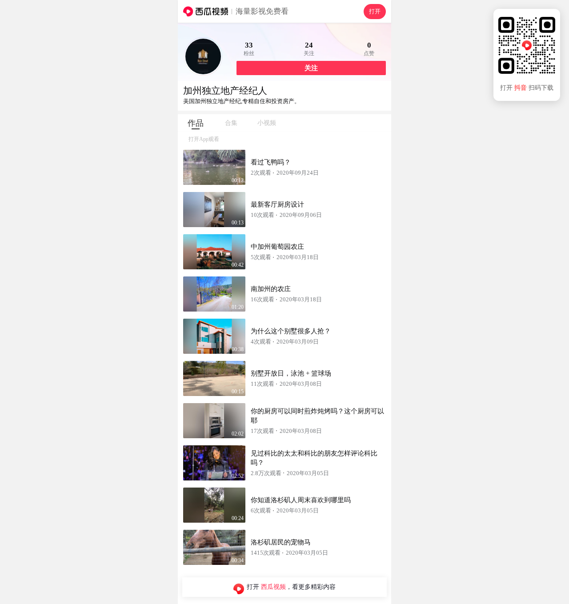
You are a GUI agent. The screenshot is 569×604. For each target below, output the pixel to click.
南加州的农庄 (271, 288)
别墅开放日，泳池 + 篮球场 (291, 373)
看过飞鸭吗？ (271, 162)
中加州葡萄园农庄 (277, 246)
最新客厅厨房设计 (277, 204)
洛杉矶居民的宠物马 (281, 542)
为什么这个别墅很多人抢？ (291, 331)
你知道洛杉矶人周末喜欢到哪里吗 (301, 500)
